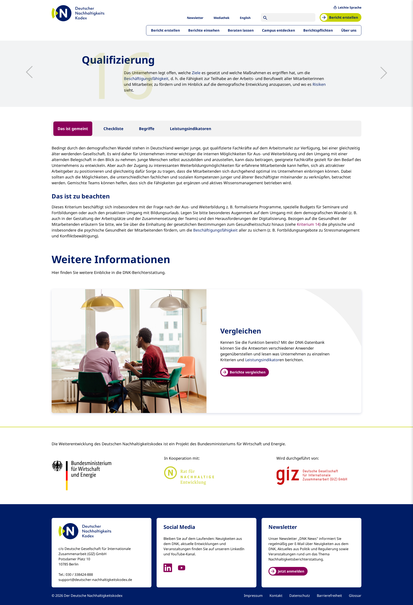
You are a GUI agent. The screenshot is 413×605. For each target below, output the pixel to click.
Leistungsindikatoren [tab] (190, 128)
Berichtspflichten (318, 30)
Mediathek (222, 18)
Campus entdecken (278, 30)
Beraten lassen (241, 30)
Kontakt (276, 595)
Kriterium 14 (308, 224)
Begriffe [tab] (146, 128)
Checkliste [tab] (113, 128)
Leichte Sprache (349, 7)
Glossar (355, 595)
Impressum (253, 595)
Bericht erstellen (165, 30)
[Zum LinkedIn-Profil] (170, 567)
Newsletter (195, 18)
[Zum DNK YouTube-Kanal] (184, 567)
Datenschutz (299, 595)
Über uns (348, 30)
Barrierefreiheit (329, 595)
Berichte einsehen (203, 30)
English (245, 18)
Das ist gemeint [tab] (73, 128)
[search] (265, 17)
